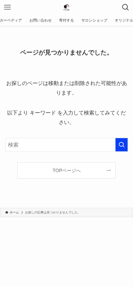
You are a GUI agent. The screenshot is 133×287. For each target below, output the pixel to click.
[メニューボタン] (7, 7)
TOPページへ (67, 170)
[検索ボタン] (125, 7)
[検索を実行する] (121, 145)
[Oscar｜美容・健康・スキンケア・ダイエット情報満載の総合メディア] (66, 7)
